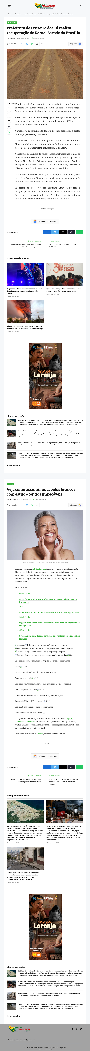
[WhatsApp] (9, 132)
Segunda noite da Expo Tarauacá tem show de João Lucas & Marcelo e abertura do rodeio (24, 291)
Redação (12, 38)
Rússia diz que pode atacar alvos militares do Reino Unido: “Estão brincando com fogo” (25, 327)
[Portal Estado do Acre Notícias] (45, 5)
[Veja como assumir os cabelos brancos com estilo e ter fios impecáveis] (45, 535)
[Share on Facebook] (22, 44)
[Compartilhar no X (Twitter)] (27, 44)
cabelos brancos (39, 569)
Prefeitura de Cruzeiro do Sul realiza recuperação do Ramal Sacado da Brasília (63, 781)
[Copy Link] (9, 126)
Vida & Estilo (24, 594)
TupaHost (62, 1048)
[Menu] (9, 5)
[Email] (9, 121)
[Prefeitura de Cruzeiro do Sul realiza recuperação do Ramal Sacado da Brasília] (45, 74)
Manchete (12, 23)
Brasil (10, 484)
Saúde (21, 607)
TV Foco (40, 734)
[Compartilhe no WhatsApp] (32, 44)
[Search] (81, 5)
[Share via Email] (37, 44)
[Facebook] (9, 110)
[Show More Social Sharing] (42, 44)
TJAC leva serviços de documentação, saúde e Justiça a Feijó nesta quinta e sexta (64, 290)
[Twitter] (9, 115)
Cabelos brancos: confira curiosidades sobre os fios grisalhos (49, 612)
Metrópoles (13, 499)
